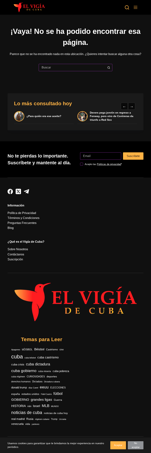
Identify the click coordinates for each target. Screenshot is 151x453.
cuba (17, 356)
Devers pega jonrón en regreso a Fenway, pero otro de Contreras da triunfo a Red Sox (111, 116)
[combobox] (72, 67)
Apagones (15, 349)
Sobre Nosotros (18, 249)
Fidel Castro (46, 394)
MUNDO (55, 406)
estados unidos (30, 393)
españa (15, 393)
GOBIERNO (20, 399)
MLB (45, 406)
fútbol (57, 394)
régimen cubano (42, 419)
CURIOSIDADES (36, 376)
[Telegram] (26, 191)
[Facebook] (10, 191)
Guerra (58, 400)
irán (29, 406)
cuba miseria (44, 371)
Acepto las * (103, 164)
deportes (52, 376)
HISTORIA (18, 406)
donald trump (19, 387)
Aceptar (118, 445)
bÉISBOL (27, 349)
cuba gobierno (23, 371)
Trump (54, 419)
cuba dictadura (38, 364)
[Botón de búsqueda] (108, 67)
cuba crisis (17, 364)
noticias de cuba (26, 412)
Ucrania (62, 419)
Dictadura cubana (52, 382)
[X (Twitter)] (18, 191)
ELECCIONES (58, 387)
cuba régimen (18, 376)
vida (27, 423)
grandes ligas (41, 399)
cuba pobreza (61, 371)
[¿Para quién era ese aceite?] (19, 116)
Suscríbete (133, 156)
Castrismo (52, 349)
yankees (35, 424)
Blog (11, 227)
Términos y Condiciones (23, 218)
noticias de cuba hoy (56, 413)
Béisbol (39, 349)
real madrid (18, 418)
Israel (36, 406)
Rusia (29, 418)
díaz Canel (33, 388)
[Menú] (135, 7)
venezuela (17, 423)
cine (61, 349)
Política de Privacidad (22, 213)
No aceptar (136, 445)
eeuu (44, 387)
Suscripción (15, 259)
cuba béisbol (30, 358)
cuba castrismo (48, 357)
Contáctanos (16, 254)
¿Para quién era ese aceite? (44, 116)
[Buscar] (127, 7)
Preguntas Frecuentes (22, 222)
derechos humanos (21, 381)
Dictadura (37, 381)
